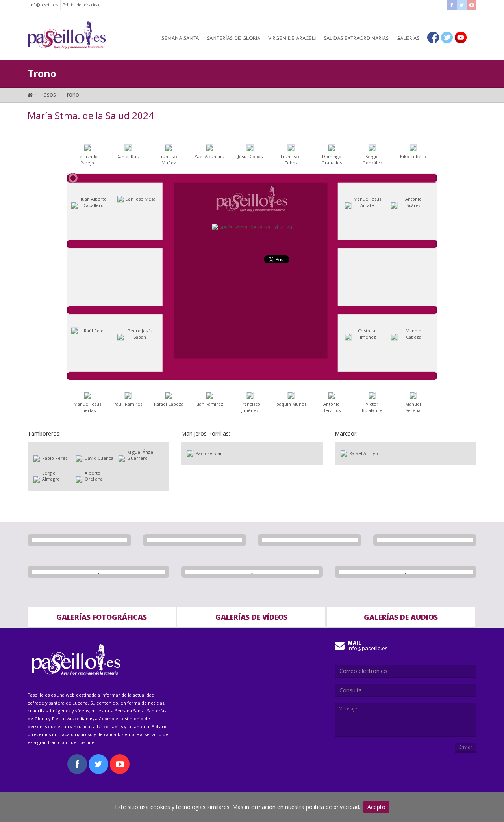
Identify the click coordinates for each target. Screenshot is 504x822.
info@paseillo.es (44, 4)
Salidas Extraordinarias (356, 38)
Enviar (465, 747)
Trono (71, 94)
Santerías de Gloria (233, 38)
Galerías (408, 38)
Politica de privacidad (82, 4)
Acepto (376, 807)
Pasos (48, 94)
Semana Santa (180, 38)
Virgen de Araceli (292, 38)
